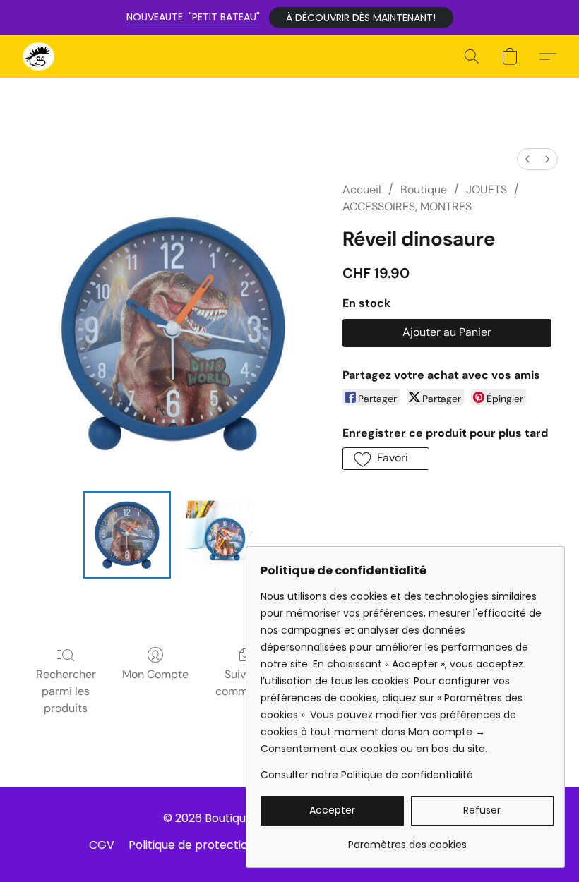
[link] (407, 839)
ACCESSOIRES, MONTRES (407, 206)
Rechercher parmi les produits (66, 691)
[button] (361, 17)
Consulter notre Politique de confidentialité (367, 775)
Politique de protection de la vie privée (235, 845)
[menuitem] (527, 159)
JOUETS (486, 189)
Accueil (361, 189)
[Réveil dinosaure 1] (220, 535)
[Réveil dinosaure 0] (127, 535)
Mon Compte (155, 674)
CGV (101, 845)
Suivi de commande (244, 683)
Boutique (423, 189)
